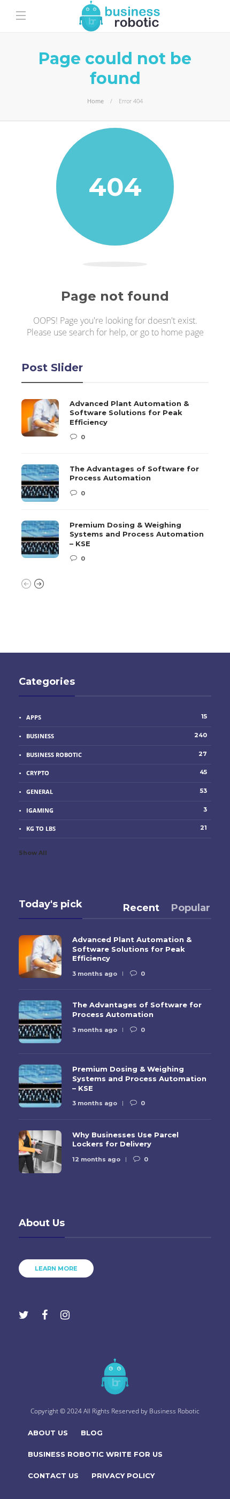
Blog (92, 1432)
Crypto (116, 772)
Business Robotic (116, 754)
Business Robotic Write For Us (95, 1454)
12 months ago (96, 1159)
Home (95, 101)
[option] (115, 481)
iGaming (116, 810)
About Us (48, 1432)
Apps (116, 717)
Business (116, 735)
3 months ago (94, 973)
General (116, 791)
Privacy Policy (123, 1475)
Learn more (56, 1268)
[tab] (141, 908)
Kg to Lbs (116, 828)
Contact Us (53, 1475)
